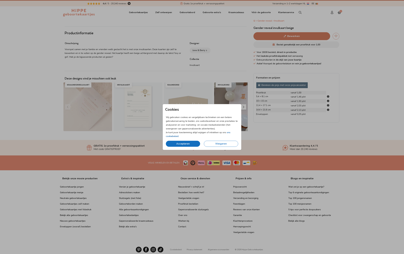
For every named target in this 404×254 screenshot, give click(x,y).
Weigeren (221, 143)
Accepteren (183, 143)
